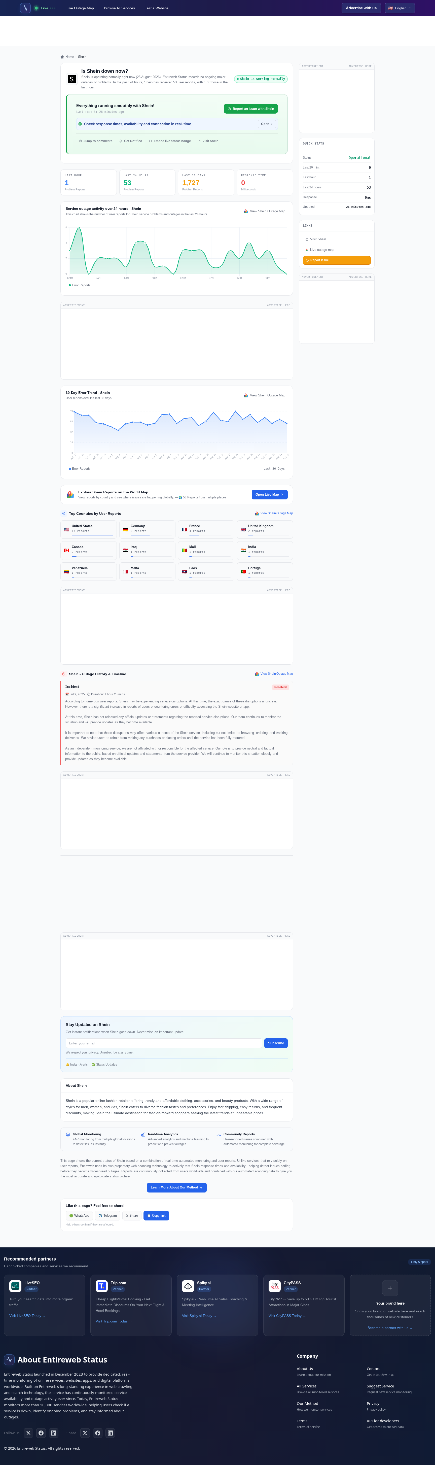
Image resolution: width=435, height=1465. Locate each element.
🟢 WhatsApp (79, 1215)
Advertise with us (361, 8)
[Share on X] (85, 1433)
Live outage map (322, 250)
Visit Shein (210, 141)
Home (69, 57)
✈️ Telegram (107, 1215)
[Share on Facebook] (97, 1433)
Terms (302, 1420)
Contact (373, 1368)
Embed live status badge (172, 141)
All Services (306, 1385)
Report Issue (319, 260)
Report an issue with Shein (253, 109)
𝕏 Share (132, 1215)
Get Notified (133, 141)
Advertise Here (278, 305)
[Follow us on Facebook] (41, 1433)
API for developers (383, 1420)
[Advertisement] (217, 31)
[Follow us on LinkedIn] (53, 1433)
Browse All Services (119, 8)
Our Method (307, 1403)
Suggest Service (380, 1385)
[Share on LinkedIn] (110, 1433)
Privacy (373, 1403)
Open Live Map (267, 494)
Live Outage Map (80, 8)
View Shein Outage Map (267, 211)
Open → (267, 124)
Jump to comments (98, 141)
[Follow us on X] (28, 1433)
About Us (305, 1368)
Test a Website (156, 8)
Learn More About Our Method (174, 1187)
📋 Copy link (156, 1215)
